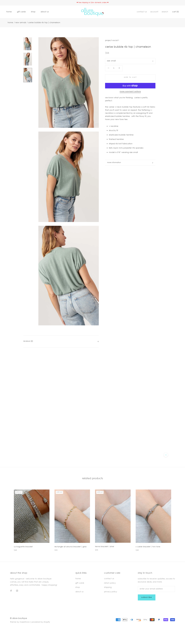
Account (154, 12)
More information (114, 162)
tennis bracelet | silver (104, 546)
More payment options (130, 91)
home (9, 12)
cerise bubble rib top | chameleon (44, 22)
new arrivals (20, 22)
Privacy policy (110, 592)
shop (33, 12)
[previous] (8, 518)
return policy (110, 583)
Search (165, 12)
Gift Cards (21, 12)
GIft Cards (79, 583)
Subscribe (146, 597)
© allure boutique (18, 618)
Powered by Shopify (41, 622)
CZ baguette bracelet (23, 547)
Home (10, 22)
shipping (108, 587)
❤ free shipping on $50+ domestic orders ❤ (92, 3)
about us (45, 12)
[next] (177, 518)
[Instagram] (17, 591)
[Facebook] (11, 591)
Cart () (175, 12)
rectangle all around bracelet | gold (70, 547)
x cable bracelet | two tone (148, 547)
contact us (142, 12)
